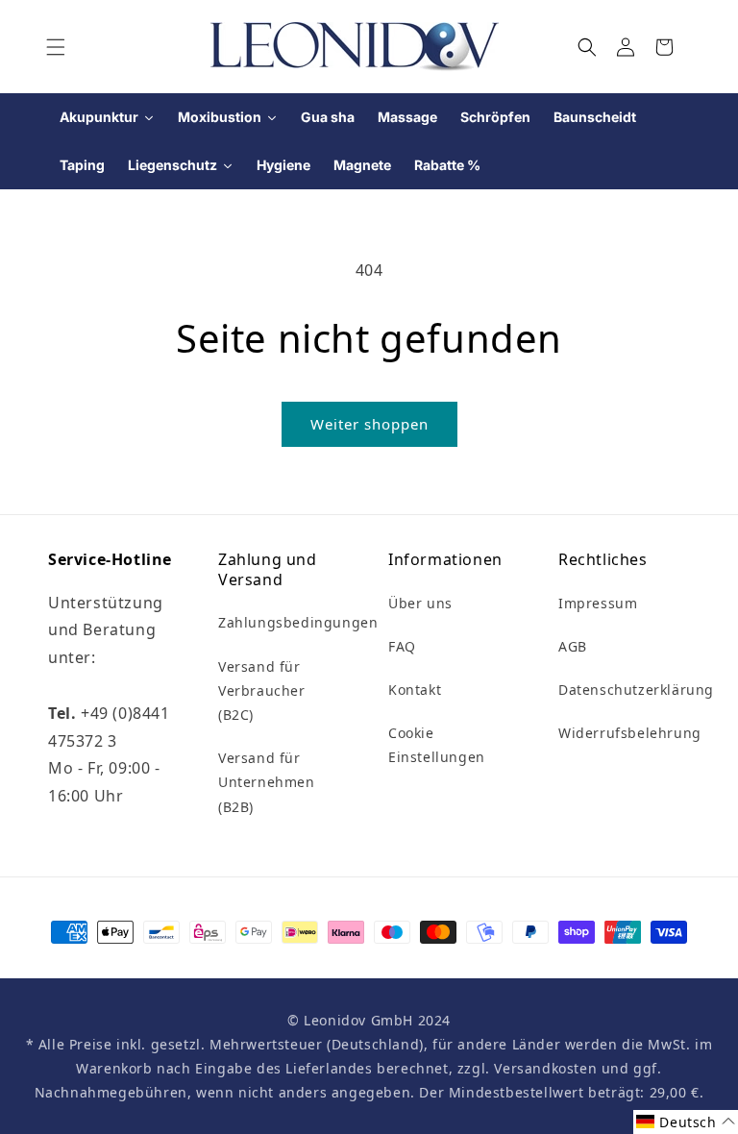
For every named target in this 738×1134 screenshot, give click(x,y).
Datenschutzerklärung (636, 689)
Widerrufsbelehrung (629, 733)
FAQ (402, 646)
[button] (56, 47)
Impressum (597, 603)
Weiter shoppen (369, 423)
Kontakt (414, 689)
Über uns (420, 603)
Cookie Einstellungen (436, 745)
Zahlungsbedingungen (298, 622)
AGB (572, 646)
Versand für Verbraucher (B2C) (262, 690)
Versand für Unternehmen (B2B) (266, 782)
